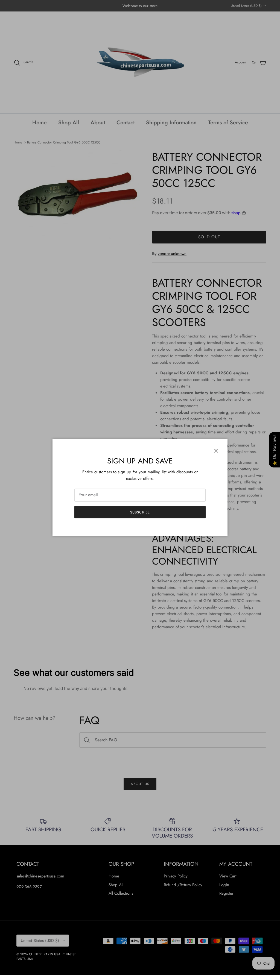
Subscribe (140, 512)
